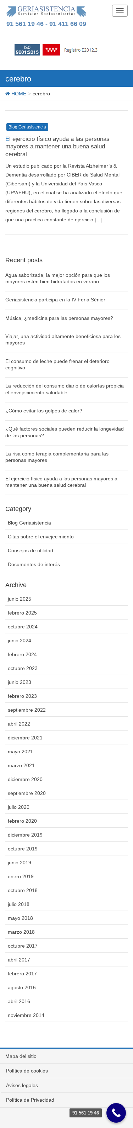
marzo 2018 (21, 932)
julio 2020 (18, 807)
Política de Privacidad (30, 1100)
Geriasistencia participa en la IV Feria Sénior (55, 299)
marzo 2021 (21, 765)
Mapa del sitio (21, 1056)
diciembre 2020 (25, 779)
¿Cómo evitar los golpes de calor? (43, 410)
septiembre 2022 (27, 710)
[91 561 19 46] (116, 1113)
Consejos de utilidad (30, 550)
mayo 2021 (20, 751)
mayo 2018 (20, 918)
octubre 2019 (23, 849)
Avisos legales (22, 1085)
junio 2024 (19, 640)
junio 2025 (19, 599)
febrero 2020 (22, 821)
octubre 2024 (23, 626)
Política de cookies (27, 1071)
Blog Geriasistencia (27, 127)
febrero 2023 (22, 696)
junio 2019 (19, 862)
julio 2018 (18, 904)
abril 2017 (19, 960)
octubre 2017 (23, 946)
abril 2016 (19, 1001)
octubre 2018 (23, 890)
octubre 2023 (23, 668)
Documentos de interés (34, 564)
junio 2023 (19, 682)
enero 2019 (21, 876)
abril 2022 (19, 724)
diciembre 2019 (25, 835)
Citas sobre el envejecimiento (41, 536)
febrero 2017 (22, 973)
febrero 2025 (22, 613)
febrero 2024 (22, 654)
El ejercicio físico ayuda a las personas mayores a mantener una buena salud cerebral (57, 147)
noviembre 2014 (26, 1015)
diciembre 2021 (25, 737)
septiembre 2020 (27, 793)
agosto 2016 (22, 987)
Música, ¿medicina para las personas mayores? (59, 318)
